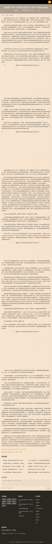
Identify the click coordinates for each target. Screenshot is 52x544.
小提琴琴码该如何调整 (23, 508)
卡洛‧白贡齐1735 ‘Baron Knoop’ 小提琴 (16, 449)
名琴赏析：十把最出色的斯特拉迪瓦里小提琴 (39, 463)
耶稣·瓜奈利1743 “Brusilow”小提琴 (36, 469)
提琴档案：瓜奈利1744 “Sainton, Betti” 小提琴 (39, 466)
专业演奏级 (14, 499)
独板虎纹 (14, 503)
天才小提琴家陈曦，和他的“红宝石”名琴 (12, 472)
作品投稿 (37, 499)
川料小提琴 (14, 501)
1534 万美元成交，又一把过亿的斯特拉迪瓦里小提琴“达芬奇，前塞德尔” (39, 460)
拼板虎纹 (4, 501)
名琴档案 (16, 10)
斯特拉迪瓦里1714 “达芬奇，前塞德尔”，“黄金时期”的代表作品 (14, 466)
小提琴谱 (9, 499)
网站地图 (41, 542)
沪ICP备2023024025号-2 (27, 542)
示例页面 (37, 517)
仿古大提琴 (4, 505)
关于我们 (37, 502)
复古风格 (9, 503)
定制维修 (37, 505)
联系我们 (37, 519)
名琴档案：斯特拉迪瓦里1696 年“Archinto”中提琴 (14, 460)
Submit (48, 488)
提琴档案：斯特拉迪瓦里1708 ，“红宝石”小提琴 (14, 469)
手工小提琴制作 (38, 508)
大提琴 (4, 499)
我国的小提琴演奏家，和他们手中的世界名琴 (39, 472)
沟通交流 (37, 514)
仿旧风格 (9, 501)
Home (3, 15)
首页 (36, 522)
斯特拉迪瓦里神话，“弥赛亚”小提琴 (13, 452)
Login (6, 488)
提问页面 (37, 511)
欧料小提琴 (4, 503)
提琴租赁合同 (21, 515)
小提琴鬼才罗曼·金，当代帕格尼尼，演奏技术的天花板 (14, 463)
